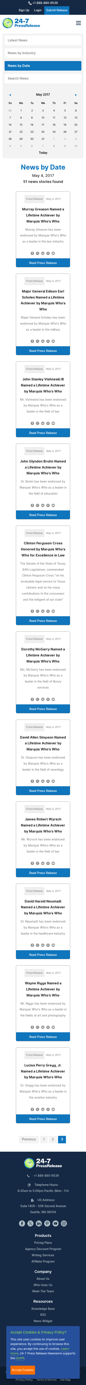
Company (43, 1272)
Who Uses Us (43, 1285)
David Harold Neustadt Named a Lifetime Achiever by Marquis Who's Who (43, 907)
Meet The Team (43, 1291)
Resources (43, 1302)
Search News (18, 78)
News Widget (43, 1321)
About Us (43, 1279)
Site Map (65, 1380)
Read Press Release (43, 263)
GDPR (20, 1358)
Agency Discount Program (43, 1249)
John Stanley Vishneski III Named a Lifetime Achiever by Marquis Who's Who (43, 385)
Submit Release (56, 10)
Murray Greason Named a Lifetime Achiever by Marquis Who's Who (43, 215)
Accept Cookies (23, 1370)
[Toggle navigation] (78, 23)
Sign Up (24, 10)
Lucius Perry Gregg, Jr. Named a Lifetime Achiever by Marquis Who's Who (43, 1071)
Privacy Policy (24, 1380)
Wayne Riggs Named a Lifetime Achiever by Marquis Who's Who (43, 989)
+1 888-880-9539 (45, 3)
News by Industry (22, 53)
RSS (43, 1315)
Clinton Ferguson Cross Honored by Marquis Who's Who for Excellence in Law (43, 549)
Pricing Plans (43, 1242)
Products (43, 1236)
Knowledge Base (43, 1309)
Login (38, 10)
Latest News (18, 40)
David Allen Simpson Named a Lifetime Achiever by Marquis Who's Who (43, 743)
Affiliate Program (43, 1261)
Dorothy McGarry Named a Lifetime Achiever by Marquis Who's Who (43, 655)
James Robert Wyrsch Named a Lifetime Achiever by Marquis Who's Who (43, 825)
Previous (29, 1139)
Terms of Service (46, 1380)
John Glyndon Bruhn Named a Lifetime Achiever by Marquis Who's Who (43, 467)
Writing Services (43, 1255)
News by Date (19, 66)
